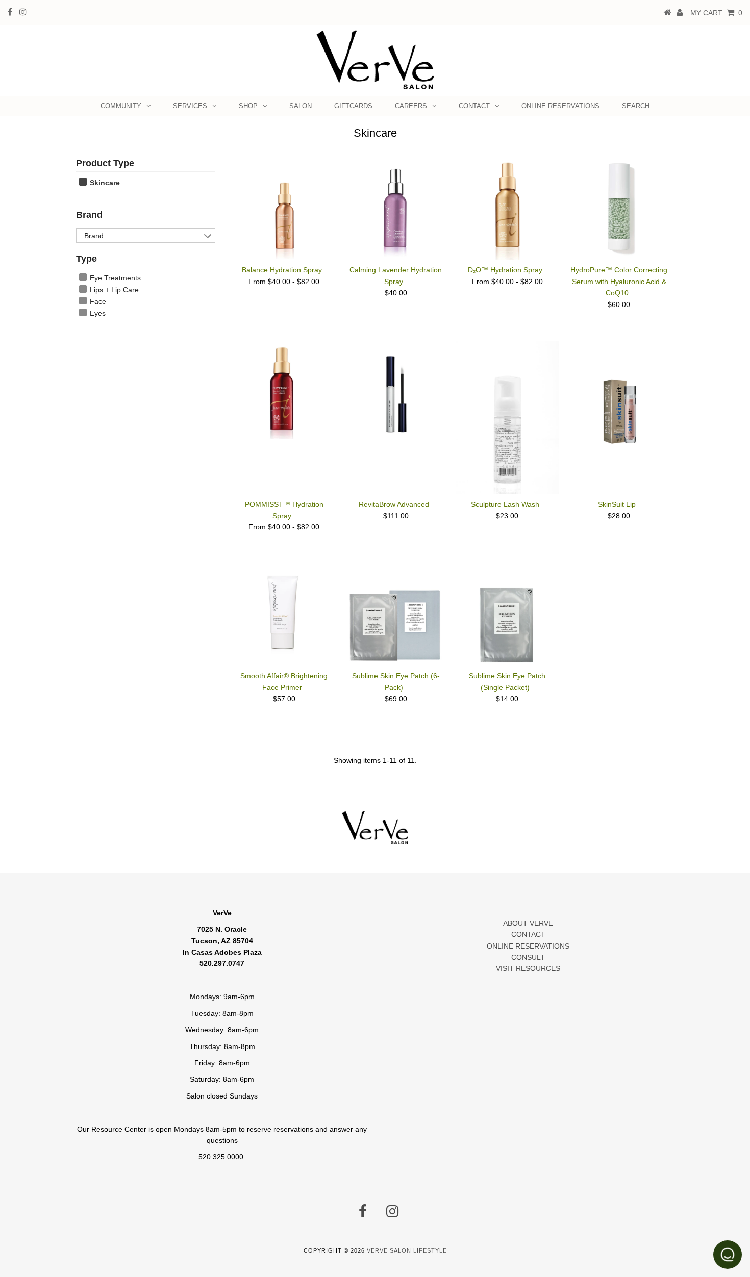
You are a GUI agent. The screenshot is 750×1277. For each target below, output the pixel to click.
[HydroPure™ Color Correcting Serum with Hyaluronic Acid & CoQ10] (619, 209)
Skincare (104, 182)
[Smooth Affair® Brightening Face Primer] (284, 609)
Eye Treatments (114, 278)
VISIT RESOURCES (528, 968)
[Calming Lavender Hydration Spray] (395, 209)
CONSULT (528, 957)
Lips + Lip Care (113, 290)
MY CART (716, 13)
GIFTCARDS (353, 106)
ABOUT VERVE (528, 923)
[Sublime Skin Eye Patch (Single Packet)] (507, 615)
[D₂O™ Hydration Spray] (507, 209)
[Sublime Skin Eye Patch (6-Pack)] (395, 615)
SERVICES (190, 106)
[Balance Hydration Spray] (284, 208)
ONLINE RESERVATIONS (560, 106)
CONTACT (474, 106)
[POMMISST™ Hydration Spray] (284, 390)
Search (635, 106)
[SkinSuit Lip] (619, 393)
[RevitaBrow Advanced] (395, 392)
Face (97, 301)
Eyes (97, 313)
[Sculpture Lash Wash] (507, 418)
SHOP (248, 106)
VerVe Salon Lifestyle (407, 1250)
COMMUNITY (121, 106)
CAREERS (411, 106)
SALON (300, 106)
